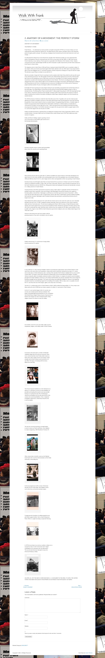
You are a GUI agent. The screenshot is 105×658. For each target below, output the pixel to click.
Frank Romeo (36, 40)
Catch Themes (89, 652)
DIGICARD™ (25, 645)
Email (26, 620)
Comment (27, 597)
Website (26, 626)
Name (26, 614)
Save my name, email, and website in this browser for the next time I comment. (43, 633)
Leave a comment (44, 40)
